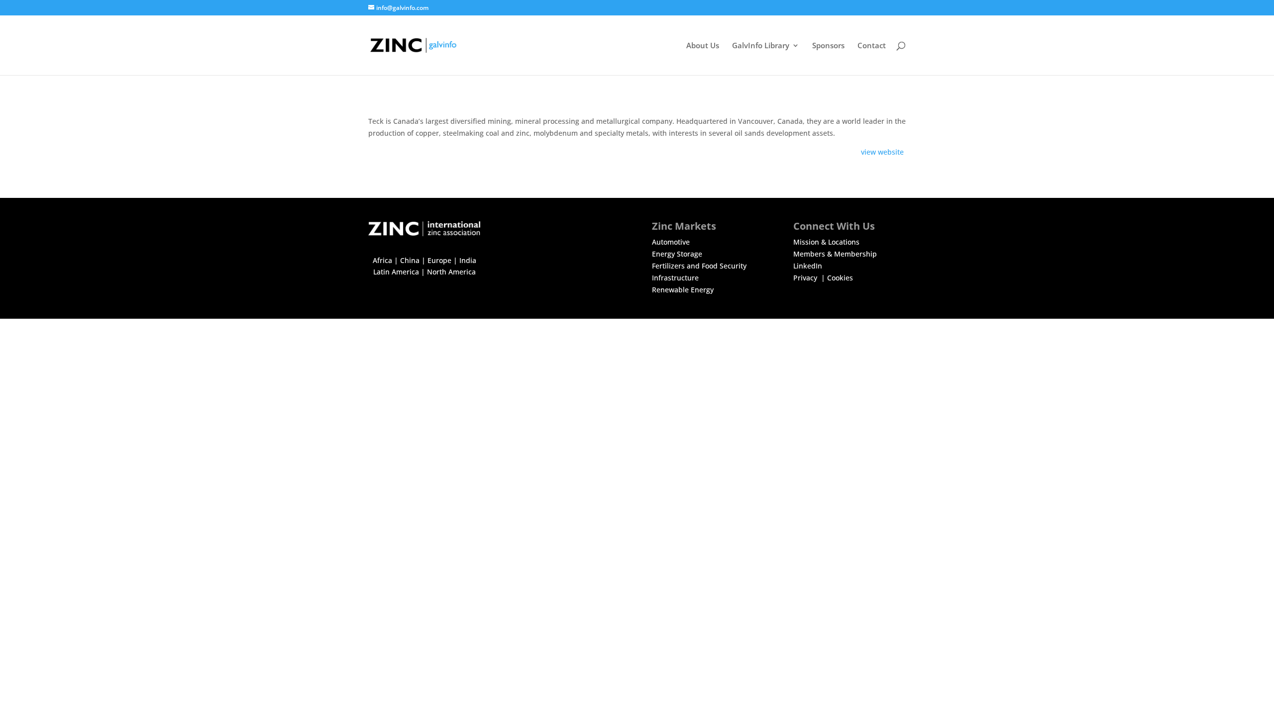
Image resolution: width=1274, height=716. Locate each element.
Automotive (671, 242)
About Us (702, 46)
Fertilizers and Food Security (699, 265)
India (467, 260)
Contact (871, 46)
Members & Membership (835, 254)
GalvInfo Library (760, 46)
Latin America (396, 271)
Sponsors (828, 46)
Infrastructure (675, 277)
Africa (382, 260)
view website (883, 152)
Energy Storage (677, 254)
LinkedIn (807, 265)
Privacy (806, 277)
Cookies (840, 277)
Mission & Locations (826, 242)
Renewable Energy (683, 289)
